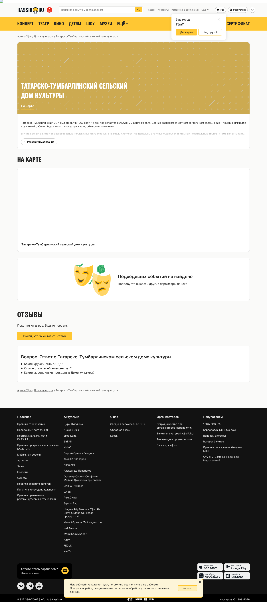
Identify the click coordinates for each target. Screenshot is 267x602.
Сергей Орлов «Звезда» (79, 453)
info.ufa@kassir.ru (51, 599)
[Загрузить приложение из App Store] (210, 567)
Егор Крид (70, 435)
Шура (67, 491)
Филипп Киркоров (75, 458)
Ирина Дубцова (73, 485)
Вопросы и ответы (214, 435)
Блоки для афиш (167, 445)
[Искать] (138, 9)
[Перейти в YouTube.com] (39, 586)
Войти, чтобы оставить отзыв (44, 336)
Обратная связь (120, 429)
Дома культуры (43, 36)
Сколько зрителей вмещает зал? (48, 368)
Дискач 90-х (72, 429)
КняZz (67, 551)
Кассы (114, 435)
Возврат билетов (213, 441)
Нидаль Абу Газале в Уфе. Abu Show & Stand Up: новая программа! (82, 513)
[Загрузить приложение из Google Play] (237, 567)
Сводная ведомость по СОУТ (128, 424)
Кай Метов (70, 528)
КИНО (59, 23)
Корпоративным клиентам (219, 429)
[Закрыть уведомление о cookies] (200, 582)
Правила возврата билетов (34, 483)
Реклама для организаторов (174, 439)
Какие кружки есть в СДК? (43, 364)
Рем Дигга (70, 497)
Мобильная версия (29, 454)
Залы (20, 466)
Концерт (25, 23)
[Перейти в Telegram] (30, 586)
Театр (44, 23)
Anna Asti (69, 464)
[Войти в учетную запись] (252, 10)
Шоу (90, 23)
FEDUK (68, 545)
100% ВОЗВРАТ (212, 424)
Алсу (67, 539)
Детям (75, 23)
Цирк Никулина (73, 424)
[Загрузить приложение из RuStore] (237, 575)
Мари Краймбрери (75, 533)
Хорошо (187, 588)
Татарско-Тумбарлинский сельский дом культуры (58, 244)
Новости (22, 472)
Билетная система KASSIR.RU (175, 433)
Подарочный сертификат (32, 429)
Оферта (22, 477)
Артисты (22, 460)
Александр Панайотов (77, 470)
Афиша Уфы (24, 36)
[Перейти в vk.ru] (21, 586)
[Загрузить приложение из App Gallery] (210, 575)
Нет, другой (210, 32)
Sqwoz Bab (70, 503)
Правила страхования (31, 424)
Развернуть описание (40, 141)
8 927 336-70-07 (27, 599)
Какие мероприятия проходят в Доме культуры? (59, 372)
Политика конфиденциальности (36, 489)
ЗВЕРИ (68, 441)
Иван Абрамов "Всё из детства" (84, 522)
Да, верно (186, 32)
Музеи (106, 23)
